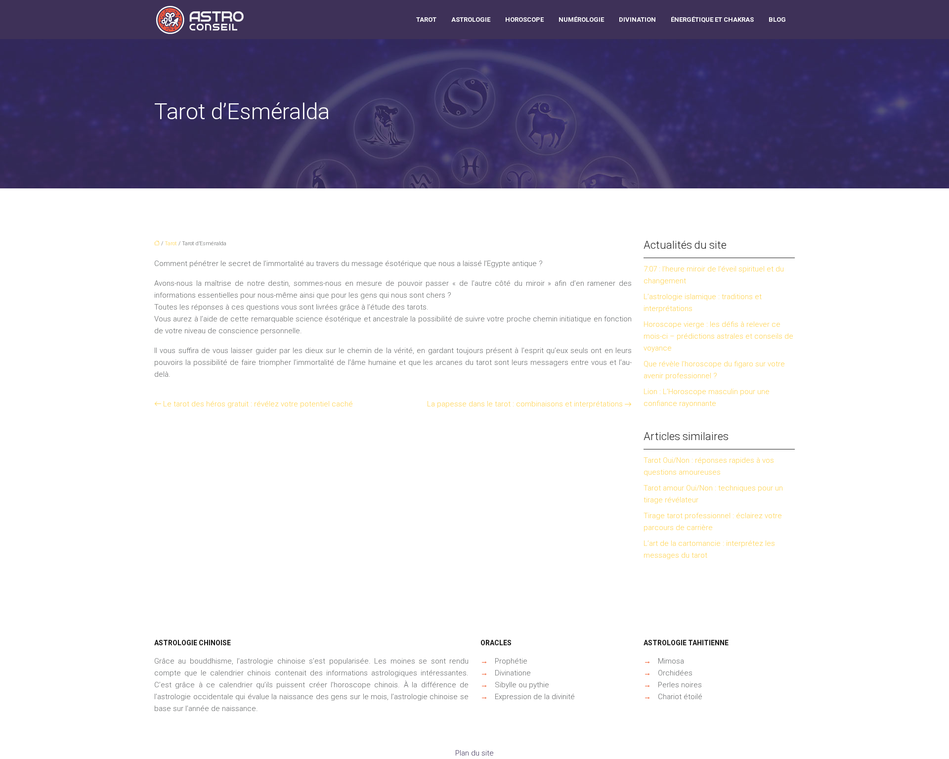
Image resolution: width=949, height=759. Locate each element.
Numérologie (581, 19)
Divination (637, 19)
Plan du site (474, 753)
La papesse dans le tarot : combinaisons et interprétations (525, 404)
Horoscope (524, 19)
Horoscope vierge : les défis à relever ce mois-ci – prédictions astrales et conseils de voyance (718, 336)
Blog (777, 19)
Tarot (426, 19)
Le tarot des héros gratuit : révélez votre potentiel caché (258, 404)
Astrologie (470, 19)
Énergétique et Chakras (712, 19)
